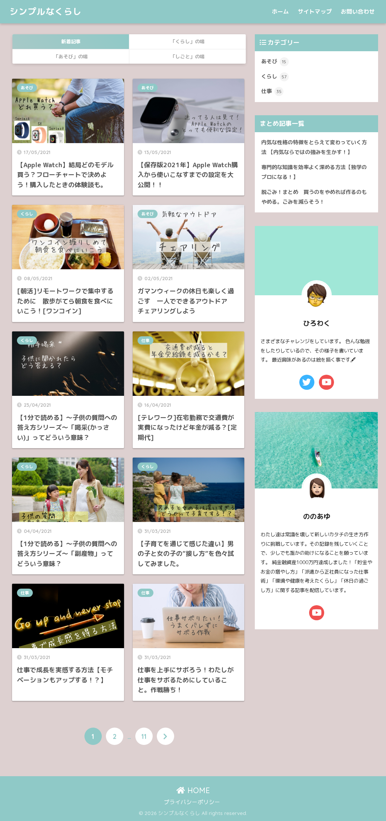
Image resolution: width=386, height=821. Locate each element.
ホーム (280, 11)
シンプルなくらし (45, 11)
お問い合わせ (358, 11)
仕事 (145, 340)
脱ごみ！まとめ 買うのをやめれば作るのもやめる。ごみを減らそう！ (314, 197)
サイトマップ (315, 11)
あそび (27, 87)
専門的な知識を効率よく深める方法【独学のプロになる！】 (314, 172)
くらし (27, 214)
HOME (197, 790)
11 (144, 736)
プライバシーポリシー (192, 802)
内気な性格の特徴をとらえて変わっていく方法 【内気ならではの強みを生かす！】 (314, 147)
